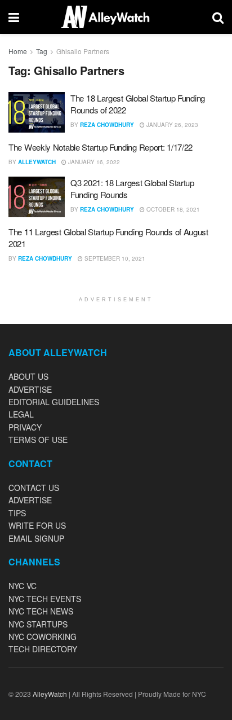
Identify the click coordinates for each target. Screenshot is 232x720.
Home (17, 51)
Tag (41, 51)
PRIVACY (25, 427)
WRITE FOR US (37, 525)
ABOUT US (28, 376)
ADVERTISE (30, 389)
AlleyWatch (37, 162)
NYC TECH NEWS (40, 611)
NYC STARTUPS (38, 624)
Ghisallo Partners (82, 51)
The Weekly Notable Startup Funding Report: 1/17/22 (100, 147)
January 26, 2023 (171, 125)
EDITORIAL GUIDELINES (53, 401)
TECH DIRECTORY (42, 649)
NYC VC (22, 585)
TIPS (17, 513)
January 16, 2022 (93, 162)
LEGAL (21, 414)
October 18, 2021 (172, 209)
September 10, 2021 (114, 258)
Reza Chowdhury (107, 125)
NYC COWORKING (42, 636)
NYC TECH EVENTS (44, 598)
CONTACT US (33, 487)
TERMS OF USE (38, 439)
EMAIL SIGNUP (36, 538)
